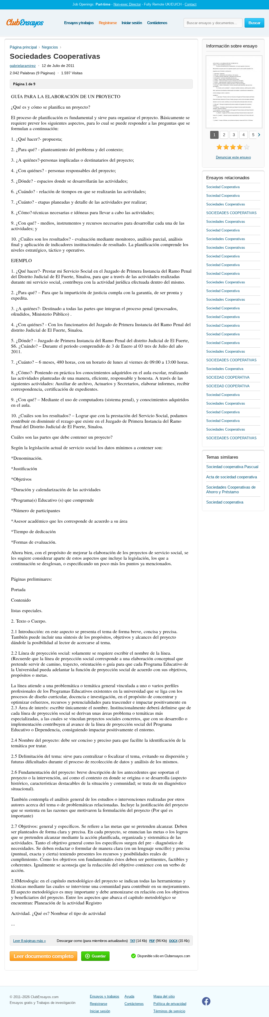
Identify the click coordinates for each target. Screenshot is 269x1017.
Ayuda (129, 996)
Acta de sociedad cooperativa (231, 477)
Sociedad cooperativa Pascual (232, 466)
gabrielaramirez (23, 65)
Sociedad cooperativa (224, 502)
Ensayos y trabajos (78, 22)
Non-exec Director (127, 4)
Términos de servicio (169, 1011)
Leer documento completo (43, 956)
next (259, 134)
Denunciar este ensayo (233, 157)
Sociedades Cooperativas (225, 204)
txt (132, 940)
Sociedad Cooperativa (223, 187)
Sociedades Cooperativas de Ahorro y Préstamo (231, 489)
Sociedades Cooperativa (224, 369)
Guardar (99, 956)
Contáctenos (157, 22)
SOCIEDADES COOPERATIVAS (231, 213)
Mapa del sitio (164, 996)
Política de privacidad (169, 1004)
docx (173, 940)
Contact (190, 4)
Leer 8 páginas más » (29, 941)
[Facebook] (206, 1004)
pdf (152, 940)
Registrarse (108, 22)
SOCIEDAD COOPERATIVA (228, 377)
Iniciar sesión (132, 22)
